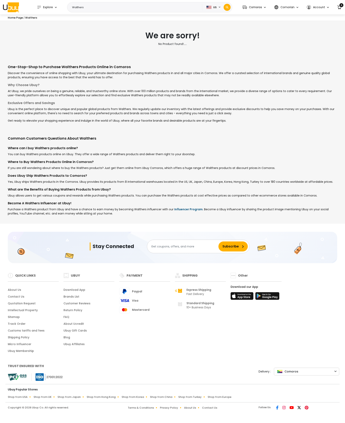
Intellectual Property (23, 310)
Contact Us (16, 297)
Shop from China (161, 397)
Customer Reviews (76, 303)
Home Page (15, 18)
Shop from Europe (219, 397)
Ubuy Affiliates (74, 344)
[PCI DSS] (17, 377)
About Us (14, 290)
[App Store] (243, 297)
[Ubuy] (11, 7)
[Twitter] (299, 408)
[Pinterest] (306, 408)
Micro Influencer (19, 344)
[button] (254, 7)
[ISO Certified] (47, 377)
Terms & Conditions (141, 408)
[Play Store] (267, 297)
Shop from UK (43, 397)
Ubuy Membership (21, 351)
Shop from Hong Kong (101, 397)
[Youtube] (292, 408)
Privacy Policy (169, 408)
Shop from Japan (69, 397)
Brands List (71, 297)
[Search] (227, 7)
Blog (66, 337)
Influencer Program (188, 209)
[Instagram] (284, 408)
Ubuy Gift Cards (75, 331)
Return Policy (72, 310)
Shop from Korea (133, 397)
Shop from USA (18, 397)
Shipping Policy (18, 337)
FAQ (66, 317)
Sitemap (14, 317)
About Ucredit (73, 324)
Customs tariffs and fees (26, 331)
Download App (74, 290)
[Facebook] (278, 408)
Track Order (17, 324)
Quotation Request (22, 303)
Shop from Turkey (190, 397)
